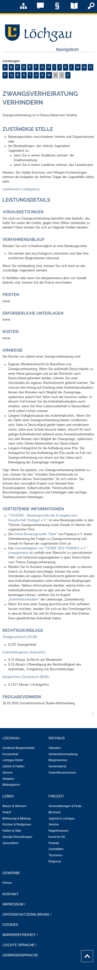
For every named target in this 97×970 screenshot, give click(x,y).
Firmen (7, 883)
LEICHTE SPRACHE (18, 945)
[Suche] (88, 8)
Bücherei (54, 812)
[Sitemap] (20, 8)
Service (7, 772)
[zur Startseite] (37, 40)
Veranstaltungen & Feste (65, 806)
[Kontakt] (37, 8)
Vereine (53, 824)
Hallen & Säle (11, 830)
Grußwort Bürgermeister (18, 748)
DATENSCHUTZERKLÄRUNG (25, 914)
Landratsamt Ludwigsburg (20, 189)
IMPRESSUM (12, 904)
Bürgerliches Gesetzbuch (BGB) (25, 677)
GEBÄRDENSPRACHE (20, 955)
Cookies (10, 925)
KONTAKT (10, 894)
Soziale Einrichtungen (17, 837)
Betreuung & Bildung (16, 818)
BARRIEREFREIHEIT (19, 935)
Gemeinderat (57, 766)
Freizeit (56, 796)
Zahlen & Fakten (13, 766)
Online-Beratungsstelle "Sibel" (35, 534)
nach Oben (85, 955)
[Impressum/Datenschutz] (54, 8)
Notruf (6, 812)
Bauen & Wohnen (14, 806)
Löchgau (11, 738)
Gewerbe (11, 873)
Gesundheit (10, 843)
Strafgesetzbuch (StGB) (19, 637)
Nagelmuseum (58, 830)
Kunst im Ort (56, 837)
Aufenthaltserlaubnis (24, 599)
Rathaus (56, 738)
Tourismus (55, 855)
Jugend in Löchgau (61, 818)
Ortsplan (8, 779)
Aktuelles (54, 748)
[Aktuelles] (71, 8)
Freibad (53, 843)
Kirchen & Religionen (16, 824)
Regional (54, 861)
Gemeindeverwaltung (63, 754)
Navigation (67, 49)
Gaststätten (56, 849)
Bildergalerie (11, 784)
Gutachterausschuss (62, 772)
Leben (8, 796)
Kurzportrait (10, 754)
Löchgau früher (12, 760)
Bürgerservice (57, 760)
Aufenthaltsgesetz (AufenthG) (23, 652)
